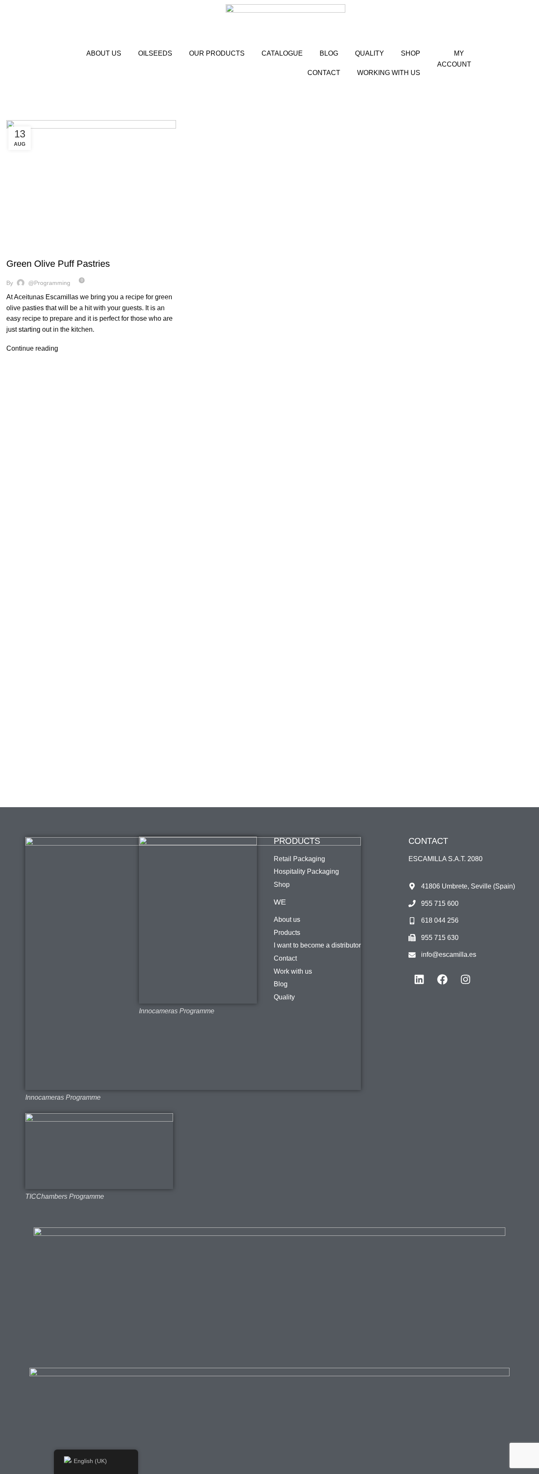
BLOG (329, 53)
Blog (18, 249)
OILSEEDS (155, 53)
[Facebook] (442, 979)
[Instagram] (465, 979)
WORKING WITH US (388, 72)
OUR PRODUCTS (217, 53)
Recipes (39, 249)
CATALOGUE (282, 53)
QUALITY (369, 53)
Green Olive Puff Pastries (58, 263)
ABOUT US (103, 53)
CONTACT (323, 72)
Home (13, 115)
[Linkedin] (419, 979)
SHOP (410, 53)
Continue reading (32, 348)
